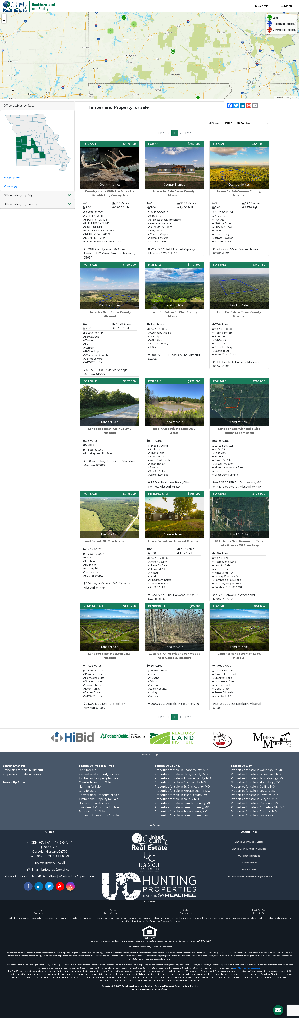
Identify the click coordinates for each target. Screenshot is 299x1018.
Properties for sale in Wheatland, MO (256, 774)
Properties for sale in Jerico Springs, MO (257, 778)
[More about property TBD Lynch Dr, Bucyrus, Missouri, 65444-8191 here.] (239, 315)
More (156, 825)
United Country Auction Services (249, 848)
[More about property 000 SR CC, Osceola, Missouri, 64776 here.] (174, 654)
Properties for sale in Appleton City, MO (258, 807)
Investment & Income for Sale (99, 807)
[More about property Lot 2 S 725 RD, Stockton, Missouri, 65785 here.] (239, 656)
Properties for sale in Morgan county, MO (182, 791)
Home (39, 910)
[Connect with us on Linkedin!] (38, 886)
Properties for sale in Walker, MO (253, 816)
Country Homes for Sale (95, 782)
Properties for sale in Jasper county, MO (182, 795)
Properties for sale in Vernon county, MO (182, 807)
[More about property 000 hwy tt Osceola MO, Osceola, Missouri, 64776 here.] (109, 540)
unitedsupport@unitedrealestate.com (170, 955)
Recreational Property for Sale (99, 774)
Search (263, 6)
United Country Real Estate (249, 842)
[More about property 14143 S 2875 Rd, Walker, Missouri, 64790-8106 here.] (239, 198)
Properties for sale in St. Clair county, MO (182, 786)
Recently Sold (259, 913)
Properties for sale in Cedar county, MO (181, 770)
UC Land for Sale (249, 862)
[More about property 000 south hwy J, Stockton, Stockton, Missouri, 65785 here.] (109, 423)
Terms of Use (186, 913)
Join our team (249, 869)
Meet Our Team (259, 910)
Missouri (12, 178)
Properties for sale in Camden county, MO (183, 803)
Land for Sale (87, 770)
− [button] (4, 20)
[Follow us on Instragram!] (70, 886)
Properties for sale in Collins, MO (253, 786)
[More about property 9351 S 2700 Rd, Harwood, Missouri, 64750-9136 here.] (174, 546)
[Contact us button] (278, 1010)
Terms (295, 97)
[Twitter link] (49, 886)
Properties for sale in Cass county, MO (180, 782)
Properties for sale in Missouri (23, 770)
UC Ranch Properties (249, 855)
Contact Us (39, 913)
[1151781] (172, 52)
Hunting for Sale (90, 786)
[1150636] (124, 18)
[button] (37, 195)
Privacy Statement (113, 913)
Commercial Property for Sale (99, 816)
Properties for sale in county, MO (177, 799)
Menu (288, 6)
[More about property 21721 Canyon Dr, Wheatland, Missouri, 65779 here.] (239, 546)
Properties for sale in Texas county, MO (181, 811)
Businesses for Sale (92, 811)
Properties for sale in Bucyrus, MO (254, 799)
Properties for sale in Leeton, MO (253, 791)
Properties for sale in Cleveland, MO (255, 803)
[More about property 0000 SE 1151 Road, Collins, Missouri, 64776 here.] (174, 311)
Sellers (186, 910)
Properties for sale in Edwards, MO (254, 795)
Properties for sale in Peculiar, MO (254, 811)
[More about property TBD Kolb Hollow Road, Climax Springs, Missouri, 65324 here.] (174, 433)
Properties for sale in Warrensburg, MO (257, 770)
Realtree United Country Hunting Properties (249, 876)
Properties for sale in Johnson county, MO (183, 778)
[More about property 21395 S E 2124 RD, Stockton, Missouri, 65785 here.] (109, 656)
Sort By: (214, 123)
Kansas (10, 186)
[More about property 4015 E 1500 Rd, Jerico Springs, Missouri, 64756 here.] (109, 319)
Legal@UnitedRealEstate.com (247, 968)
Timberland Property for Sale (98, 778)
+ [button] (4, 16)
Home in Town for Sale (94, 803)
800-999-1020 (204, 941)
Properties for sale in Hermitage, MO (255, 782)
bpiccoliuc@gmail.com (56, 869)
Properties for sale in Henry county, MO (181, 774)
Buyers (113, 910)
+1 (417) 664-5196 (56, 856)
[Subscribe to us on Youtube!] (60, 886)
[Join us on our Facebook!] (28, 886)
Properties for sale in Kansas (22, 774)
